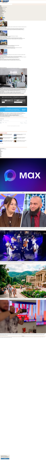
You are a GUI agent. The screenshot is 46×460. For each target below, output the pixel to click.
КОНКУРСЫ (1, 8)
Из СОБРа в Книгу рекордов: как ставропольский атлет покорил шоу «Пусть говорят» (8, 333)
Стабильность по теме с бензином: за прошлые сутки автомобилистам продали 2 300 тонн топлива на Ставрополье (31, 261)
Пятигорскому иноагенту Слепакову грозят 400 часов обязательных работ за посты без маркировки (17, 299)
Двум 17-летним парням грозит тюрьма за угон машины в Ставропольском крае (22, 333)
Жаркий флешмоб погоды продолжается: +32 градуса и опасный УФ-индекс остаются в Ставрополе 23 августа (10, 193)
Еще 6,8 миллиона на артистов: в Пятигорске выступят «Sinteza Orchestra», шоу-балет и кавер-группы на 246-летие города (11, 261)
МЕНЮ (0, 5)
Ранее (5, 122)
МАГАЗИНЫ (3, 20)
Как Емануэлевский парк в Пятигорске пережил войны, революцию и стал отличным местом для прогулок (11, 47)
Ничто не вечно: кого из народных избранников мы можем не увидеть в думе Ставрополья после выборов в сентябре (12, 28)
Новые (1, 122)
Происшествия (1, 67)
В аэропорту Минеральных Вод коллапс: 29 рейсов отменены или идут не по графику (38, 333)
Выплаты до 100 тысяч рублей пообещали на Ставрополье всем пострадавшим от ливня (9, 114)
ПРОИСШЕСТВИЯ (2, 13)
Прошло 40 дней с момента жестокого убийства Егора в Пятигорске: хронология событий (9, 57)
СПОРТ (0, 14)
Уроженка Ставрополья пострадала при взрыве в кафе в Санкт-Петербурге (7, 115)
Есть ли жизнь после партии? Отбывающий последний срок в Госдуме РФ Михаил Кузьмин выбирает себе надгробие (12, 29)
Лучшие (3, 122)
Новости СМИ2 (1, 143)
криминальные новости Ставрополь (6, 116)
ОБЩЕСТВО (1, 12)
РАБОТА (4, 17)
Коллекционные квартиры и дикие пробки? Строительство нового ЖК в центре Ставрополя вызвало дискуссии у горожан (12, 38)
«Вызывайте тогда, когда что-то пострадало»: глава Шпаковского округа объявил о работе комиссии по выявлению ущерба (12, 113)
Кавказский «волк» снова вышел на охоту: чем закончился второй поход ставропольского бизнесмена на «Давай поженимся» (11, 227)
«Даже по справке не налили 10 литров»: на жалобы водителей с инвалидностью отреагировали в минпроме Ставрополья (30, 193)
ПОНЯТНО (5, 458)
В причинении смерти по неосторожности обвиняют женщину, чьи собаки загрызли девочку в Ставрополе (11, 56)
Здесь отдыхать (1, 39)
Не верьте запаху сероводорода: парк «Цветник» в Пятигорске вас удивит (7, 48)
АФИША (1, 6)
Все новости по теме (2, 37)
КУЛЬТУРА (1, 9)
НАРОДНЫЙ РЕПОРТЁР (2, 10)
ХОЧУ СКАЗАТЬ (1, 16)
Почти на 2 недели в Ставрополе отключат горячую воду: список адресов (28, 227)
